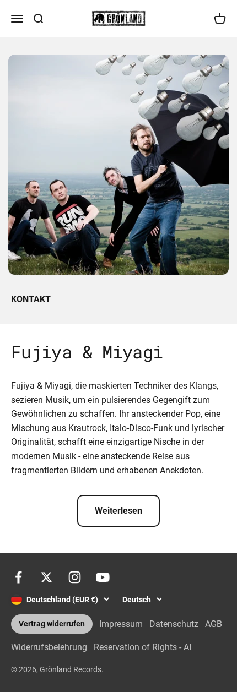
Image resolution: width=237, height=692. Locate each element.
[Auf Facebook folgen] (18, 577)
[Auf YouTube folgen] (102, 577)
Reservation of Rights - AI (142, 647)
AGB (213, 624)
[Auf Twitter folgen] (46, 577)
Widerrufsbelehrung (49, 647)
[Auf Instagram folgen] (74, 577)
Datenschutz (173, 624)
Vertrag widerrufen (52, 624)
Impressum (121, 624)
